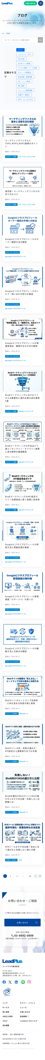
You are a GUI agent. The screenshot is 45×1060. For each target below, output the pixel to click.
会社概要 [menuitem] (6, 1025)
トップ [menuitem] (5, 1003)
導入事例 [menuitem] (6, 1012)
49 (30, 876)
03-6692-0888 (24, 935)
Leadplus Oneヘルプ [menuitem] (28, 1021)
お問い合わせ (30, 3)
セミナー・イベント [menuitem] (27, 1003)
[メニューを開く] (40, 3)
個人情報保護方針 (17, 1034)
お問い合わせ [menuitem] (25, 1012)
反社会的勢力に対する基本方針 (14, 1039)
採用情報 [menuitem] (23, 1016)
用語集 (5, 1034)
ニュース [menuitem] (23, 1007)
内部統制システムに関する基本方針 (16, 1043)
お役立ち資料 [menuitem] (8, 1016)
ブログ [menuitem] (5, 1021)
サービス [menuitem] (6, 1007)
